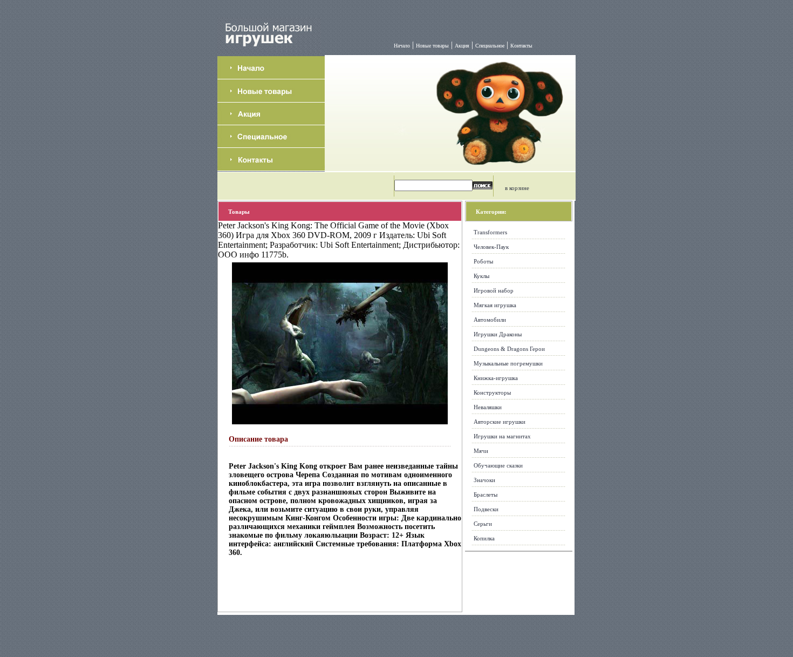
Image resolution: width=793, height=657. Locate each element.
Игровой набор (494, 290)
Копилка (484, 538)
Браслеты (485, 494)
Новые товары (432, 46)
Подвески (486, 509)
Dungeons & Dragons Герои (509, 349)
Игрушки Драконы (498, 334)
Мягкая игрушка (495, 305)
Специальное (489, 46)
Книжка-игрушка (496, 378)
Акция (462, 46)
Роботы (483, 261)
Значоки (484, 480)
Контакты (521, 46)
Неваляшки (488, 407)
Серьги (483, 523)
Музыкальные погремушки (508, 363)
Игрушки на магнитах (502, 436)
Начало (402, 46)
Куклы (481, 276)
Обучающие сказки (498, 465)
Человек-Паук (491, 246)
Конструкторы (492, 392)
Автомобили (490, 319)
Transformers (490, 232)
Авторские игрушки (499, 421)
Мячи (481, 451)
